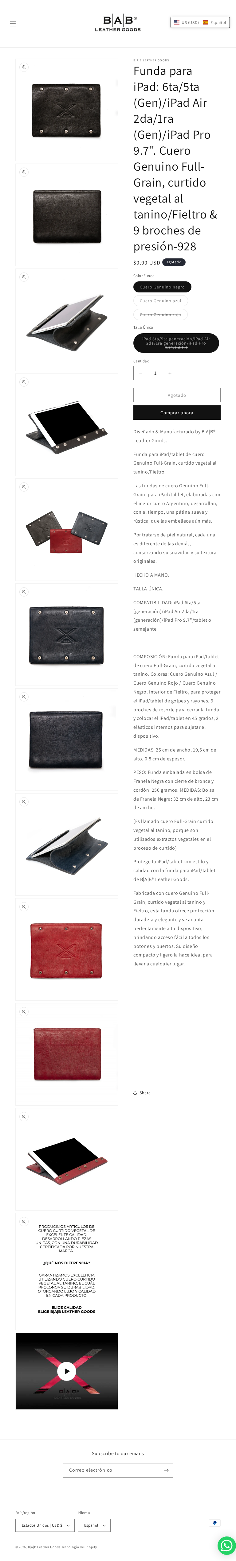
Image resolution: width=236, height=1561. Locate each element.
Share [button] (145, 1092)
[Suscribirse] (166, 1470)
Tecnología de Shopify (79, 1547)
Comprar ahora (177, 412)
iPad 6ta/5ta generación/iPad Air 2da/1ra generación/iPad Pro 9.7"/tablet (176, 344)
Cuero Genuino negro (165, 288)
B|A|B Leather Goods (44, 1547)
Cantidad (141, 361)
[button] (13, 23)
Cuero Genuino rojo (164, 315)
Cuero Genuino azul (164, 302)
